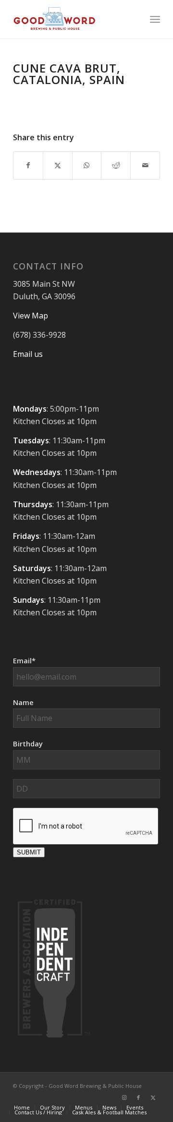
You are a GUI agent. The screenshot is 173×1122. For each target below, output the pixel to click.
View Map (30, 315)
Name (23, 702)
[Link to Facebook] (138, 1097)
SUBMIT (29, 852)
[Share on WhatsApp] (87, 165)
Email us (28, 354)
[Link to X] (153, 1097)
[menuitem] (155, 19)
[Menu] (155, 19)
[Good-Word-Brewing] (72, 19)
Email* (24, 660)
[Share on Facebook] (28, 165)
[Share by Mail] (145, 165)
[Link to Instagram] (124, 1097)
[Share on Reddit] (115, 165)
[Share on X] (57, 165)
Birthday (28, 743)
